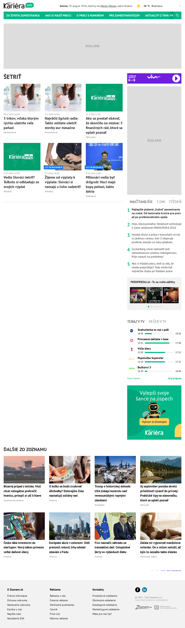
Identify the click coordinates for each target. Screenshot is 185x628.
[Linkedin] (144, 590)
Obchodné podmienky (62, 604)
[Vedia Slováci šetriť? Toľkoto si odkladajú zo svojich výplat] (22, 157)
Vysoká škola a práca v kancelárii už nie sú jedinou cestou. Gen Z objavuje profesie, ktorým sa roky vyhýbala (156, 238)
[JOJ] (131, 340)
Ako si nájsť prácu (58, 15)
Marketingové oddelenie (105, 609)
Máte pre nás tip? (102, 614)
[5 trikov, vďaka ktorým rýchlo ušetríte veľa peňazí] (22, 97)
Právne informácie (17, 595)
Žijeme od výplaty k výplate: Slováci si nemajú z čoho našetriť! (63, 182)
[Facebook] (137, 590)
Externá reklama (59, 600)
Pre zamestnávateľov (124, 15)
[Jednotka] (131, 349)
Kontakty (98, 589)
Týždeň (175, 201)
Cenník (53, 609)
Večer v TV (157, 321)
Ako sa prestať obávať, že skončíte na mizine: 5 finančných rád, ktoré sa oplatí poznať (104, 125)
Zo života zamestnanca (23, 15)
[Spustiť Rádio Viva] (153, 76)
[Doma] (131, 359)
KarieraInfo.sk (10, 132)
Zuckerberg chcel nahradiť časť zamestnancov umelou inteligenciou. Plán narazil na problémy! (154, 252)
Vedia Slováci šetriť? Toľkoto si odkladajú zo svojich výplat (21, 182)
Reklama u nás (58, 595)
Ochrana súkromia (17, 600)
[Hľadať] (177, 15)
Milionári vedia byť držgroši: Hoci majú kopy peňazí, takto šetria (100, 184)
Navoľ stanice (133, 378)
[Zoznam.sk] (144, 608)
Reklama (55, 589)
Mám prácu (91, 137)
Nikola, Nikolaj (108, 6)
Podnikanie (91, 196)
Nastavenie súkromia (18, 604)
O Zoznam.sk (15, 589)
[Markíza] (131, 330)
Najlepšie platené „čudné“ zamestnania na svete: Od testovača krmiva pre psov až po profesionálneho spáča (156, 213)
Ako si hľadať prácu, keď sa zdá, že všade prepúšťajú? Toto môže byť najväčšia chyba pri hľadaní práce (153, 267)
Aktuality (8, 191)
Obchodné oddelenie (104, 600)
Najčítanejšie (141, 201)
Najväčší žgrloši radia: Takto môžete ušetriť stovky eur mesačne (61, 123)
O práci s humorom (90, 15)
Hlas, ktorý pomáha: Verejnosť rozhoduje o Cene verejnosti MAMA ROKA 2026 (156, 225)
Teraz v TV (135, 321)
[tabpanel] (154, 240)
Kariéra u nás (14, 609)
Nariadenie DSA (15, 618)
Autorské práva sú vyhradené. (151, 600)
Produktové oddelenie (104, 595)
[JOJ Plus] (131, 368)
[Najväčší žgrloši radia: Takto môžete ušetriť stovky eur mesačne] (63, 97)
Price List (55, 614)
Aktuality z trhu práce (161, 15)
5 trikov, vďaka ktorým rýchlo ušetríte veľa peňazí (21, 123)
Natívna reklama (59, 618)
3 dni (160, 201)
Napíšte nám (14, 614)
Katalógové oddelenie (104, 604)
